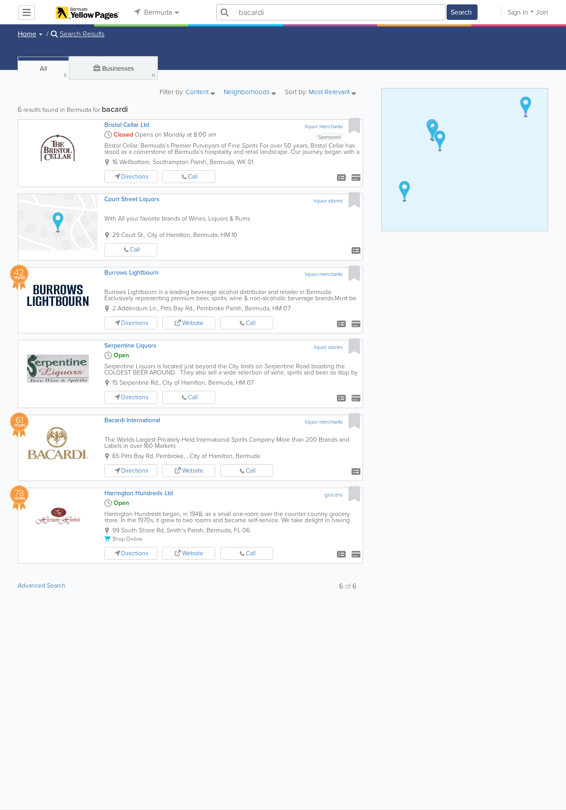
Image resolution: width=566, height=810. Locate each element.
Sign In (518, 12)
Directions (134, 176)
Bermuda (157, 12)
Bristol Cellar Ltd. (127, 125)
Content (198, 92)
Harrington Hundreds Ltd (138, 493)
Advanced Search (41, 585)
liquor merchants (324, 126)
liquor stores (328, 201)
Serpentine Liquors (130, 345)
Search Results (82, 34)
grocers (334, 495)
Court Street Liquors (132, 199)
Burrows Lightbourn (131, 272)
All (53, 71)
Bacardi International (132, 420)
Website (192, 323)
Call (193, 176)
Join (541, 12)
